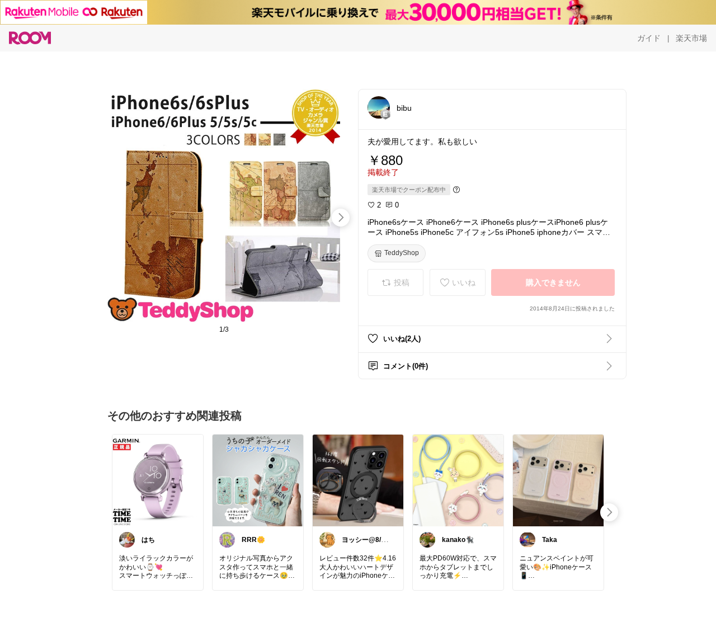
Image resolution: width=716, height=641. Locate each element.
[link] (157, 480)
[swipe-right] (341, 218)
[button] (379, 107)
